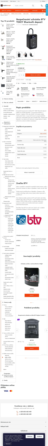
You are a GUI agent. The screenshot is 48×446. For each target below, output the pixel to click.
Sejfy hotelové (7, 328)
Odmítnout (29, 436)
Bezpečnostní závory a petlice (8, 172)
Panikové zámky (8, 272)
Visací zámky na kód (9, 162)
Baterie (5, 369)
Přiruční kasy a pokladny (8, 345)
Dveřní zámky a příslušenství (9, 253)
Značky (6, 380)
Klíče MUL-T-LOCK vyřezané (8, 148)
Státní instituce (13, 1)
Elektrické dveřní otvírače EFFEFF (10, 197)
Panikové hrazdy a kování (9, 298)
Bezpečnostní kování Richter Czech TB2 (11, 230)
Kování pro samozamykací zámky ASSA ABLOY (9, 206)
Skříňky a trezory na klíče (8, 353)
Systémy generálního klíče (9, 296)
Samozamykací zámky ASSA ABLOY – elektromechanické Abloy (10, 260)
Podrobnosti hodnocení (33, 24)
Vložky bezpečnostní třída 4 (9, 129)
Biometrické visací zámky (10, 164)
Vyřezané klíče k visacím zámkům (10, 153)
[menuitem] (7, 10)
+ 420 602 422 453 (42, 5)
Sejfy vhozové (7, 326)
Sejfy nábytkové (8, 320)
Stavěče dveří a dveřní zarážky (8, 283)
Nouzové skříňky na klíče (10, 362)
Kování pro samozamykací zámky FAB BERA (9, 212)
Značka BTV (34, 101)
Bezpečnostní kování (7, 203)
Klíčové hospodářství (9, 361)
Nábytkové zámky (7, 289)
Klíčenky (6, 156)
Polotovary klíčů (8, 143)
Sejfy (4, 319)
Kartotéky (5, 118)
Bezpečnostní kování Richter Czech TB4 (11, 220)
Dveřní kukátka (6, 246)
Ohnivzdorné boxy (8, 350)
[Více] (44, 10)
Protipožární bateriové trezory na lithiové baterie (8, 375)
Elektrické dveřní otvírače (8, 174)
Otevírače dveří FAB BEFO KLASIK (11, 185)
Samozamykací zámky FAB (9, 275)
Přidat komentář (29, 172)
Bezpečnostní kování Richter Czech (9, 216)
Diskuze (27, 101)
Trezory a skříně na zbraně (9, 333)
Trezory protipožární (9, 315)
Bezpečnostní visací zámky (9, 167)
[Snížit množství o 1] (19, 75)
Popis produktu (20, 101)
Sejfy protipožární (8, 322)
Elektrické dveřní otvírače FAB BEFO (10, 177)
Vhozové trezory (8, 314)
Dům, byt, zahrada (8, 102)
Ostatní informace (43, 101)
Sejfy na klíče (8, 357)
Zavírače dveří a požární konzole (8, 237)
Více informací (38, 59)
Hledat (33, 5)
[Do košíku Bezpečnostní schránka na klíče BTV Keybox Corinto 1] (32, 348)
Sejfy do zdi (7, 324)
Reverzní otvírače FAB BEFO (11, 189)
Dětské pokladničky (8, 348)
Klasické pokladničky (9, 346)
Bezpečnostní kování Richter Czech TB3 (11, 225)
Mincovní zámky (7, 291)
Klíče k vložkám (8, 150)
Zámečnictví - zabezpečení (7, 122)
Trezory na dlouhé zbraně (8, 335)
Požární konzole (8, 243)
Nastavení (8, 444)
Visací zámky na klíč (9, 161)
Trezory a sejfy (7, 302)
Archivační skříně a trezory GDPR (9, 342)
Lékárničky (7, 355)
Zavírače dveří (8, 239)
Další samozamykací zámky (9, 264)
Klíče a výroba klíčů (7, 141)
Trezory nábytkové (8, 306)
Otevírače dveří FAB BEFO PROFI (11, 180)
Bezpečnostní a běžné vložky (9, 126)
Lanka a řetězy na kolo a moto (8, 286)
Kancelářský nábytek (7, 108)
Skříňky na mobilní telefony (9, 110)
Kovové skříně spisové (8, 112)
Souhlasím (39, 436)
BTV (30, 79)
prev (17, 276)
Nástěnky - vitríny (7, 116)
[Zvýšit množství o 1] (23, 75)
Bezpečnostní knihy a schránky (9, 365)
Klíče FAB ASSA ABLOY (9, 145)
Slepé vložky (7, 138)
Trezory (5, 305)
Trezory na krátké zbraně (10, 338)
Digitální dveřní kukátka (9, 248)
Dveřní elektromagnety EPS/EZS (8, 293)
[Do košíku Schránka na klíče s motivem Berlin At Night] (32, 295)
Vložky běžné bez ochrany (8, 136)
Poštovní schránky (8, 99)
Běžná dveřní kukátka (9, 250)
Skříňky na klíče (8, 359)
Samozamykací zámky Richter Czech (9, 278)
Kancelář (6, 106)
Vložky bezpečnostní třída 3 (9, 132)
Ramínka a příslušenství (9, 241)
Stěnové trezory (8, 308)
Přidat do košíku (35, 75)
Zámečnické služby (4, 1)
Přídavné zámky (7, 201)
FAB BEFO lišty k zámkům (11, 192)
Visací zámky (6, 159)
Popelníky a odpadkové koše (9, 114)
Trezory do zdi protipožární (8, 311)
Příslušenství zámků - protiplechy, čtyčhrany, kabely (9, 269)
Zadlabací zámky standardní (8, 256)
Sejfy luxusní (7, 330)
